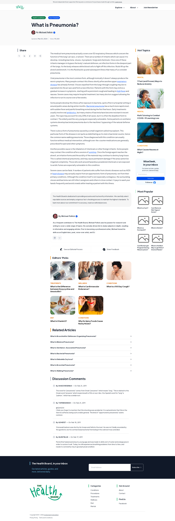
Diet (52, 318)
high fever (121, 91)
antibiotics (71, 112)
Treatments (55, 283)
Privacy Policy (34, 517)
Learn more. (118, 2)
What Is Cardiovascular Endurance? (88, 287)
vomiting (92, 152)
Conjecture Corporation (51, 515)
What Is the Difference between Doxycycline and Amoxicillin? (62, 289)
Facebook (123, 503)
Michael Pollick (46, 32)
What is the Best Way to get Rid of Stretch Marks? (157, 248)
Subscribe (151, 178)
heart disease (58, 173)
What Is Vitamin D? (58, 321)
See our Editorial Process (73, 249)
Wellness (82, 283)
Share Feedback (113, 249)
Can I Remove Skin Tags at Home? (156, 210)
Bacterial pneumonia (95, 106)
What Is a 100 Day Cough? (118, 286)
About (121, 490)
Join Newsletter (151, 7)
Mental (140, 77)
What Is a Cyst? (142, 208)
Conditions (112, 283)
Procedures (95, 493)
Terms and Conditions (46, 517)
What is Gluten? (157, 228)
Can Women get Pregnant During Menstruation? (143, 248)
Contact (122, 493)
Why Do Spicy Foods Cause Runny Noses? (90, 322)
